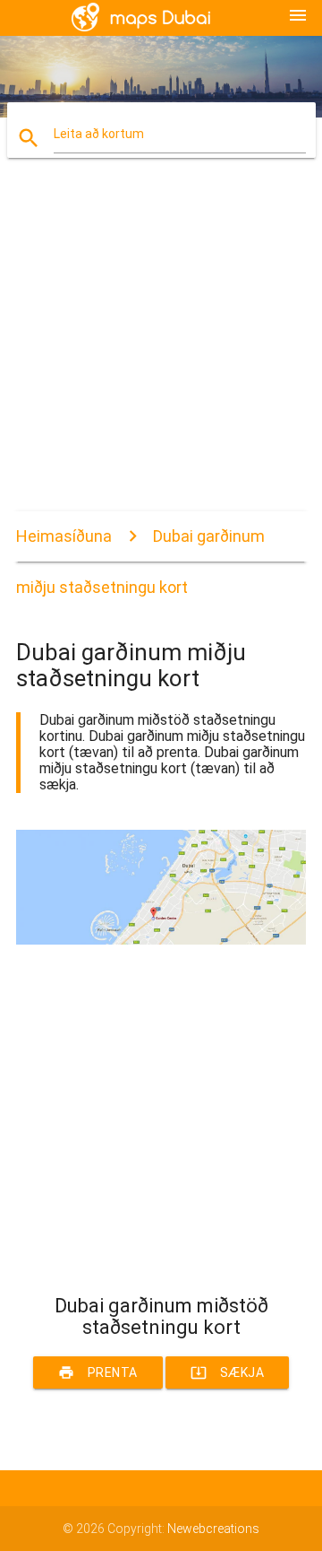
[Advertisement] (161, 349)
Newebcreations (213, 1528)
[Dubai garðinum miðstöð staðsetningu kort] (161, 940)
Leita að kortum (99, 133)
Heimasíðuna (64, 536)
